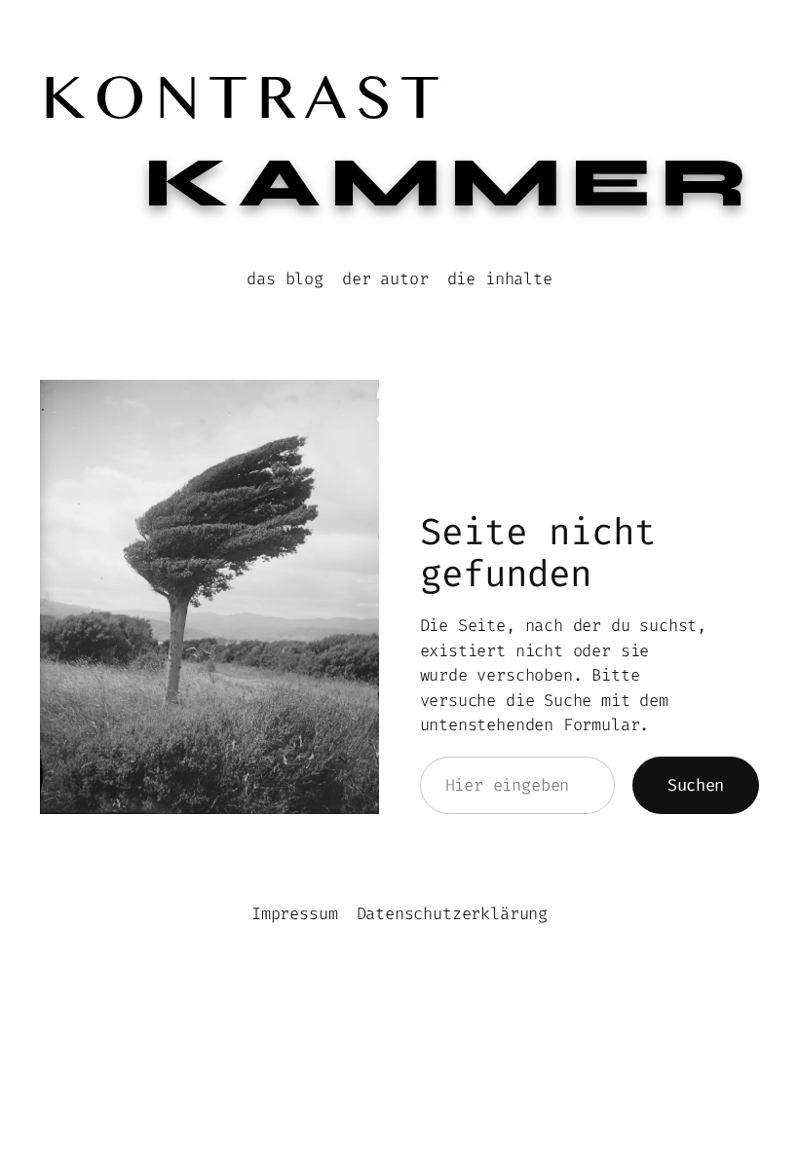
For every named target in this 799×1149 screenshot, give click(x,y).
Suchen (695, 785)
